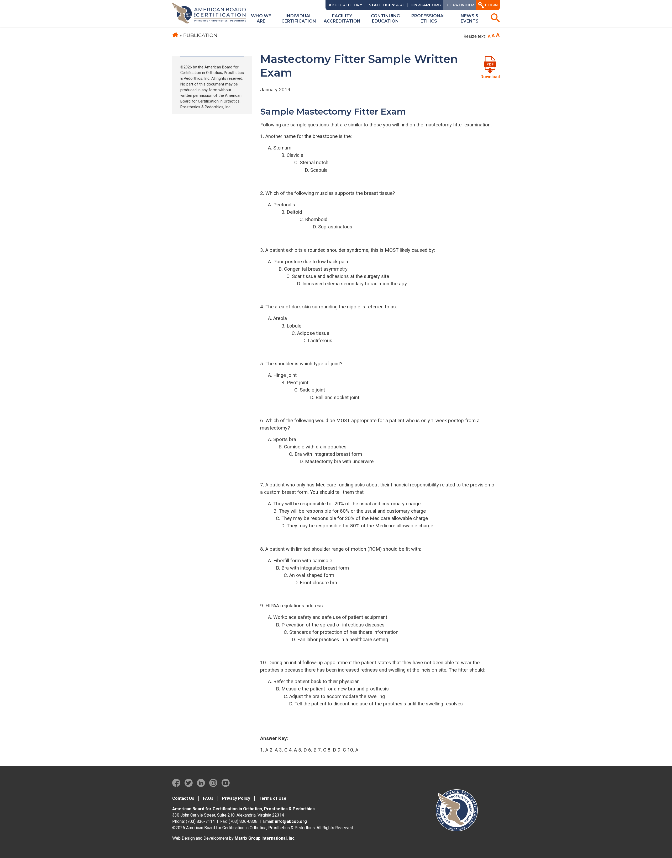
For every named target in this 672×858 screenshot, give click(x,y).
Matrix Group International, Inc (265, 838)
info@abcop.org (291, 821)
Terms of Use (272, 798)
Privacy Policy (236, 798)
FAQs (208, 798)
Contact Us (183, 798)
